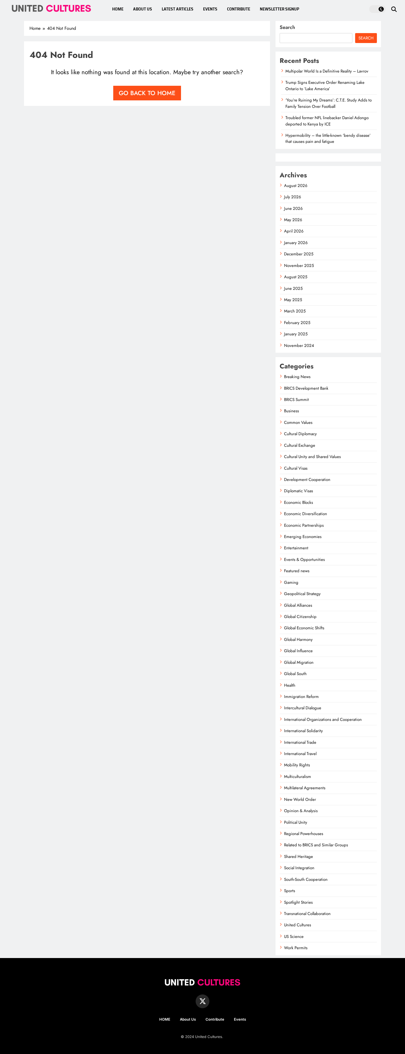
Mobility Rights (297, 765)
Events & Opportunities (304, 560)
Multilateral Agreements (304, 788)
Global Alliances (298, 605)
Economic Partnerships (304, 525)
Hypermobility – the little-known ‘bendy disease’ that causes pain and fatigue (328, 138)
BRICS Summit (296, 400)
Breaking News (297, 377)
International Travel (300, 754)
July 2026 (292, 197)
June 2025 (293, 288)
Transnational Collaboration (307, 914)
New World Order (300, 799)
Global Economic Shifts (304, 628)
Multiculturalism (297, 777)
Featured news (296, 571)
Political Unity (295, 822)
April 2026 (294, 231)
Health (289, 685)
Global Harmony (298, 639)
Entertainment (296, 548)
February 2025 (297, 323)
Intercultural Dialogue (302, 708)
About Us (188, 1019)
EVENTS (210, 9)
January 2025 (295, 334)
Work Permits (295, 948)
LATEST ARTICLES (177, 9)
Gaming (291, 582)
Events (240, 1019)
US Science (294, 936)
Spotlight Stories (298, 902)
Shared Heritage (298, 857)
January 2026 (296, 243)
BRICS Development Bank (306, 388)
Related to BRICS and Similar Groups (316, 845)
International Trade (300, 742)
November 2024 (299, 346)
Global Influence (298, 651)
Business (291, 411)
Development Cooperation (307, 480)
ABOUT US (142, 9)
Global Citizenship (300, 617)
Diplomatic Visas (298, 491)
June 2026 (293, 208)
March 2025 (295, 311)
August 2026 (295, 186)
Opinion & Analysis (301, 811)
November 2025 (299, 266)
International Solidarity (303, 731)
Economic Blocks (298, 502)
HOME (117, 9)
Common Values (298, 422)
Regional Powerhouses (303, 834)
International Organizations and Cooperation (323, 719)
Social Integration (299, 868)
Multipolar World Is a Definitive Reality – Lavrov (326, 71)
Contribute (215, 1019)
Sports (289, 891)
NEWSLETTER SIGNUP (279, 9)
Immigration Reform (301, 697)
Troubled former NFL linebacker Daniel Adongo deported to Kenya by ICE (327, 121)
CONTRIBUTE (238, 9)
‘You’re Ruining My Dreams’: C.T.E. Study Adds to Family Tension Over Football (328, 103)
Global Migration (299, 662)
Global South (295, 674)
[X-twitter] (202, 1001)
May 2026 (293, 220)
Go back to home (147, 93)
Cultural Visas (295, 468)
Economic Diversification (305, 514)
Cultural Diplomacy (300, 434)
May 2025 (293, 300)
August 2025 (295, 277)
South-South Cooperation (306, 879)
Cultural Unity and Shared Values (312, 457)
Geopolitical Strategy (302, 594)
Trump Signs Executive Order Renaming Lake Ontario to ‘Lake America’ (324, 85)
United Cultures (297, 925)
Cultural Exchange (299, 445)
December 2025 (298, 254)
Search (287, 27)
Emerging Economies (303, 537)
